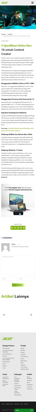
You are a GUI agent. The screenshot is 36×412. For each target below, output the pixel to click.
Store (4, 368)
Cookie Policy (16, 404)
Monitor (23, 352)
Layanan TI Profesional (6, 377)
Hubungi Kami (18, 395)
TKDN (22, 363)
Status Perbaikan (17, 392)
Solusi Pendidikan (5, 381)
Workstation (24, 361)
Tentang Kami (6, 348)
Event (4, 364)
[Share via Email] (18, 228)
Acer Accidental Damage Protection (17, 379)
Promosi (5, 366)
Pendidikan (30, 384)
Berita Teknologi (29, 377)
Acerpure (23, 365)
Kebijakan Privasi (9, 404)
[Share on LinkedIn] (24, 228)
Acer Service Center (17, 388)
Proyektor (23, 354)
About (3, 404)
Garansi (16, 383)
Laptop (22, 348)
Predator (10, 34)
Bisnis (28, 382)
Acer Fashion (24, 367)
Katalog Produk (25, 369)
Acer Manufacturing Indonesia (8, 351)
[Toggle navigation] (32, 2)
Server (22, 358)
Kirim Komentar (18, 285)
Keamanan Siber (5, 384)
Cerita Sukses (6, 361)
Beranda (3, 34)
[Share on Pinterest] (21, 228)
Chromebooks (24, 356)
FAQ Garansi (17, 385)
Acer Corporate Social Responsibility (8, 358)
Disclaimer (26, 404)
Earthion (5, 356)
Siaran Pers (30, 389)
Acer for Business (7, 354)
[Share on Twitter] (15, 228)
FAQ (21, 404)
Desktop (23, 350)
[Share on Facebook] (12, 228)
